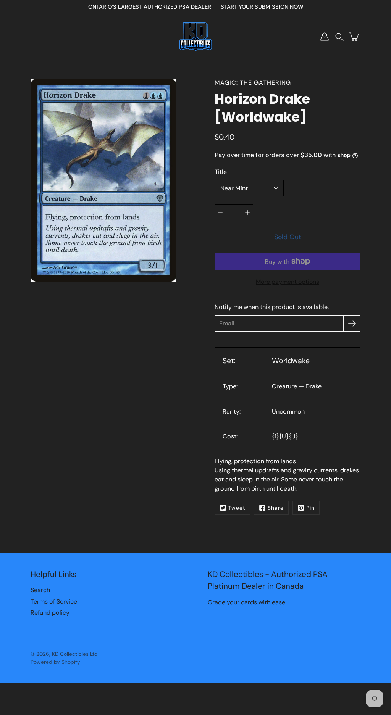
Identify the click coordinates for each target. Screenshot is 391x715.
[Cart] (354, 37)
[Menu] (39, 37)
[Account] (324, 37)
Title (221, 172)
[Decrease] (220, 212)
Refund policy (50, 613)
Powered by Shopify (55, 662)
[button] (339, 36)
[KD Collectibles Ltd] (195, 37)
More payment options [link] (287, 282)
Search (40, 590)
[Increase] (247, 212)
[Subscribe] (351, 323)
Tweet (236, 507)
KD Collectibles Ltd (75, 654)
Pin (310, 507)
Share (276, 507)
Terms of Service (54, 601)
